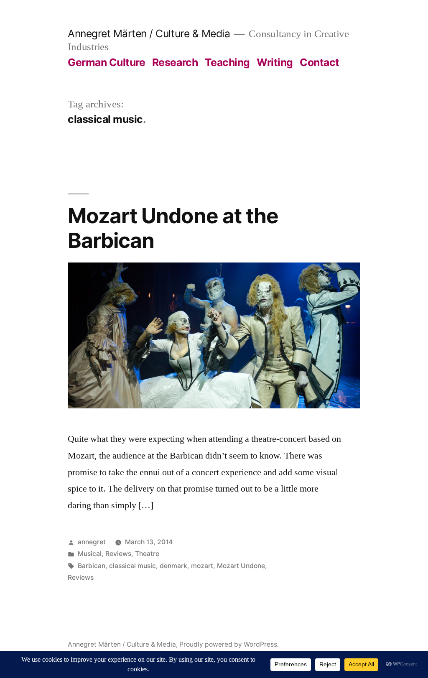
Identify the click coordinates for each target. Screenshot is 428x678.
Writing (275, 62)
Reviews (118, 554)
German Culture (106, 62)
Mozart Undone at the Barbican (173, 228)
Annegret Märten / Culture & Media (149, 33)
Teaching (227, 62)
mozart (202, 566)
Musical (90, 554)
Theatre (147, 554)
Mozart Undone (241, 566)
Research (175, 62)
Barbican (91, 566)
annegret (92, 542)
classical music (132, 566)
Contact (319, 62)
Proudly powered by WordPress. (229, 644)
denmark (173, 566)
